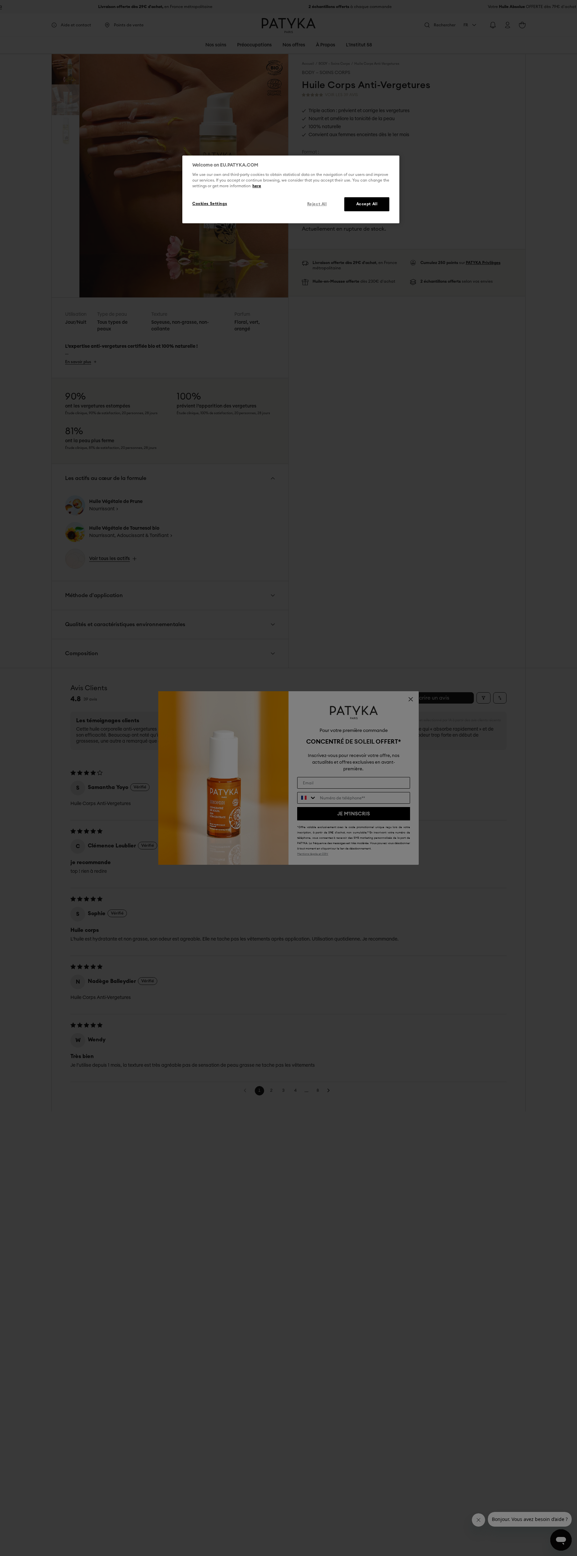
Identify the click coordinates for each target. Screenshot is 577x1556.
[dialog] (290, 190)
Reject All (317, 204)
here (256, 186)
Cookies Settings (209, 204)
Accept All (367, 204)
